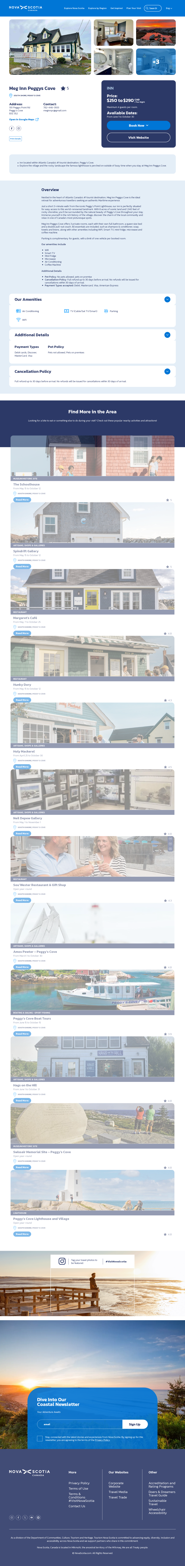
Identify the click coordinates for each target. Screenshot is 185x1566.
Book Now (136, 125)
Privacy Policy (102, 1440)
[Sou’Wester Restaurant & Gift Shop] (92, 856)
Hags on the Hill (25, 1085)
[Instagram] (62, 1264)
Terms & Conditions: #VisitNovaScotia (81, 1497)
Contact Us (77, 1505)
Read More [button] (22, 499)
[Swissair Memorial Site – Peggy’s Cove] (92, 1123)
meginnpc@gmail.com (54, 110)
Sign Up (134, 1424)
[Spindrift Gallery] (92, 522)
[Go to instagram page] (18, 130)
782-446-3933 (51, 107)
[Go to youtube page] (31, 1517)
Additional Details (32, 335)
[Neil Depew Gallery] (92, 789)
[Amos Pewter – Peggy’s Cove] (92, 923)
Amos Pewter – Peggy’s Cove (35, 951)
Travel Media (118, 1491)
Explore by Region (97, 8)
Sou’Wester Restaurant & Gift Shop (39, 885)
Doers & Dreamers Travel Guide (162, 1493)
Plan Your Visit (133, 8)
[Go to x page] (24, 1517)
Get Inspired (117, 8)
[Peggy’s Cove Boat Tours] (92, 990)
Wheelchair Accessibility (158, 1511)
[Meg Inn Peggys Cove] (50, 47)
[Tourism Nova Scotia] (25, 7)
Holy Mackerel (24, 751)
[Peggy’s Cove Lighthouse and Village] (92, 1190)
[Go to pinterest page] (38, 1517)
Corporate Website (116, 1484)
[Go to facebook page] (11, 130)
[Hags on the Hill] (92, 1056)
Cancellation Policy (33, 371)
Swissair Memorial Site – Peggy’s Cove (42, 1152)
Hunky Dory (22, 684)
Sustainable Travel (157, 1502)
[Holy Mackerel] (92, 723)
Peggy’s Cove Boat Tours (32, 1018)
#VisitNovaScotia (116, 1261)
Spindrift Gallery (26, 551)
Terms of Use (78, 1488)
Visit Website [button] (138, 137)
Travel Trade (118, 1497)
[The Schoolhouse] (92, 456)
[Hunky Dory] (92, 656)
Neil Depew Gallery (27, 818)
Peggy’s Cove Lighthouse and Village (41, 1218)
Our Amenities (28, 299)
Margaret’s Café (25, 617)
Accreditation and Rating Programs (162, 1484)
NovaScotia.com (83, 1553)
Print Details (15, 138)
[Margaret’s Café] (92, 589)
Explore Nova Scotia (74, 8)
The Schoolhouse (26, 484)
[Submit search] (147, 8)
